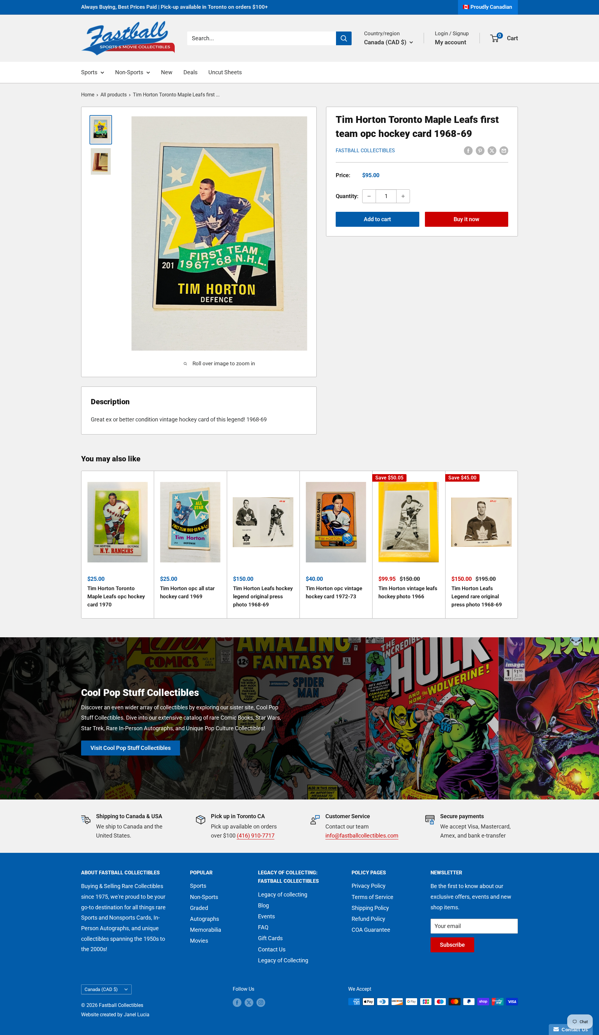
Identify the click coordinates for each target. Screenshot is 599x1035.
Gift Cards (270, 938)
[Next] (518, 544)
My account (450, 42)
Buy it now (466, 219)
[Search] (344, 38)
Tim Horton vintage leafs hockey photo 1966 (407, 592)
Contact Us (271, 949)
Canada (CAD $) (101, 989)
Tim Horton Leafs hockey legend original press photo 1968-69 (263, 596)
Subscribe (452, 944)
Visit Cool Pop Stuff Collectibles (130, 748)
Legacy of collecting (282, 894)
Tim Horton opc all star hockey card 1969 (187, 592)
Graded (199, 908)
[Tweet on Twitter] (492, 150)
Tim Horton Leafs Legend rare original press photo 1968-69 (476, 596)
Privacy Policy (369, 885)
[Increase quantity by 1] (403, 196)
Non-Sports (129, 72)
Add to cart (377, 219)
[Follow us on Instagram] (260, 1002)
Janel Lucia (136, 1015)
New (167, 72)
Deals (190, 72)
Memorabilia (205, 929)
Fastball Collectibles (365, 150)
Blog (263, 905)
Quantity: (347, 196)
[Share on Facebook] (468, 150)
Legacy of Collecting (283, 960)
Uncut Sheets (225, 72)
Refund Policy (368, 919)
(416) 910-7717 (256, 835)
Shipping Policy (370, 908)
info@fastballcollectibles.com (361, 835)
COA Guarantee (371, 929)
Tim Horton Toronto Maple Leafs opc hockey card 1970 (116, 596)
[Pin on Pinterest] (480, 150)
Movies (199, 940)
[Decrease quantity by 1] (369, 196)
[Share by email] (503, 150)
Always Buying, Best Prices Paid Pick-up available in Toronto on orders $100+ (174, 7)
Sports (89, 72)
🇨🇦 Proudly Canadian (487, 7)
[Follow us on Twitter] (249, 1002)
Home (87, 95)
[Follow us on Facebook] (237, 1002)
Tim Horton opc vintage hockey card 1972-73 (334, 592)
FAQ (263, 927)
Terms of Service (372, 897)
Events (266, 916)
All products (113, 95)
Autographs (204, 919)
